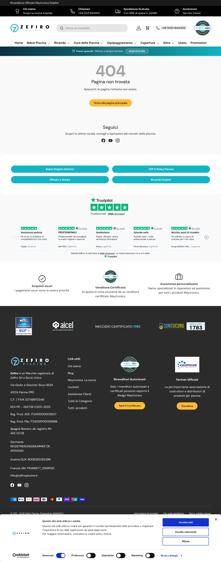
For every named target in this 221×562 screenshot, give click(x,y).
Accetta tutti (186, 522)
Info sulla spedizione (173, 513)
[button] (147, 28)
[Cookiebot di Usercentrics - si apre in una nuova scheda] (21, 555)
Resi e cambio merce (200, 513)
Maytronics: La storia (82, 380)
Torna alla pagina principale (110, 103)
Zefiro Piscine (32, 513)
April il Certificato (130, 405)
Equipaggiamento (120, 43)
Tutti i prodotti (77, 408)
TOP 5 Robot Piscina (161, 169)
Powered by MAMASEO (51, 513)
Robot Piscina (36, 43)
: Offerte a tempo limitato (99, 51)
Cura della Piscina (86, 43)
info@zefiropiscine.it (24, 475)
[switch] (91, 555)
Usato (182, 43)
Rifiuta (185, 541)
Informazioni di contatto (146, 513)
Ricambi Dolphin (161, 179)
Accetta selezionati (185, 532)
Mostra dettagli (169, 555)
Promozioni (198, 43)
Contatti (73, 387)
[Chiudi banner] (216, 519)
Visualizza (187, 406)
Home (19, 43)
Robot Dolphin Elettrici (60, 169)
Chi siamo (74, 366)
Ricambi (60, 43)
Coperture (148, 43)
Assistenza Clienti (79, 394)
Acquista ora (137, 51)
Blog (71, 373)
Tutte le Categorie (80, 401)
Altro (166, 43)
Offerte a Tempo (60, 179)
